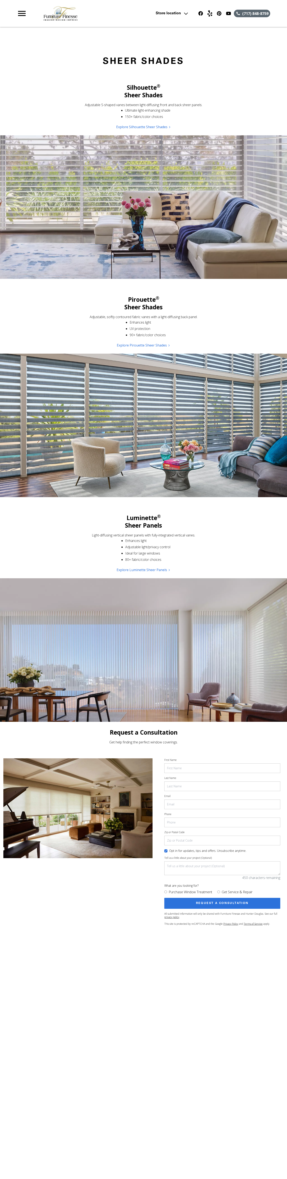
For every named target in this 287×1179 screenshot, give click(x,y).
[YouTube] (228, 13)
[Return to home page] (94, 13)
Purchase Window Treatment (190, 892)
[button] (22, 13)
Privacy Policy (230, 924)
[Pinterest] (219, 13)
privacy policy (171, 917)
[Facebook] (200, 13)
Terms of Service (253, 924)
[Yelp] (210, 13)
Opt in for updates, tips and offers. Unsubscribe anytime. (207, 851)
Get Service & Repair (237, 892)
